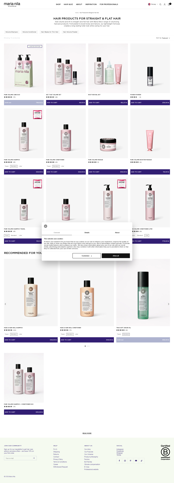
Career (55, 464)
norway (153, 4)
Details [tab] (87, 232)
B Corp (86, 467)
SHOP (58, 4)
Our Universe (88, 454)
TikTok (119, 455)
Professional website (91, 469)
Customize (85, 256)
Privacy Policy (58, 459)
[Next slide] (172, 32)
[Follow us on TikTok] (141, 460)
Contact (56, 457)
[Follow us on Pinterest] (130, 460)
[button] (85, 346)
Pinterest (120, 453)
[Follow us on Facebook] (119, 460)
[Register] (34, 458)
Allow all (116, 256)
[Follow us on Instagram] (125, 460)
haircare (57, 24)
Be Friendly (88, 462)
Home (76, 12)
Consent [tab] (57, 232)
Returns (56, 454)
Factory (87, 459)
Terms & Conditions (60, 462)
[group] (11, 32)
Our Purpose (88, 452)
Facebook (120, 451)
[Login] (165, 4)
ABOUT (79, 4)
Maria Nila (12, 476)
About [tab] (117, 232)
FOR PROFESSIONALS (109, 4)
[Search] (160, 4)
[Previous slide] (1, 32)
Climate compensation (92, 464)
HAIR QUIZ (68, 4)
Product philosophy (91, 457)
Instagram (120, 449)
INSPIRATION (91, 4)
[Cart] (169, 4)
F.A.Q (55, 449)
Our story (87, 449)
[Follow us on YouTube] (136, 460)
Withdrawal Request (60, 467)
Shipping (56, 452)
